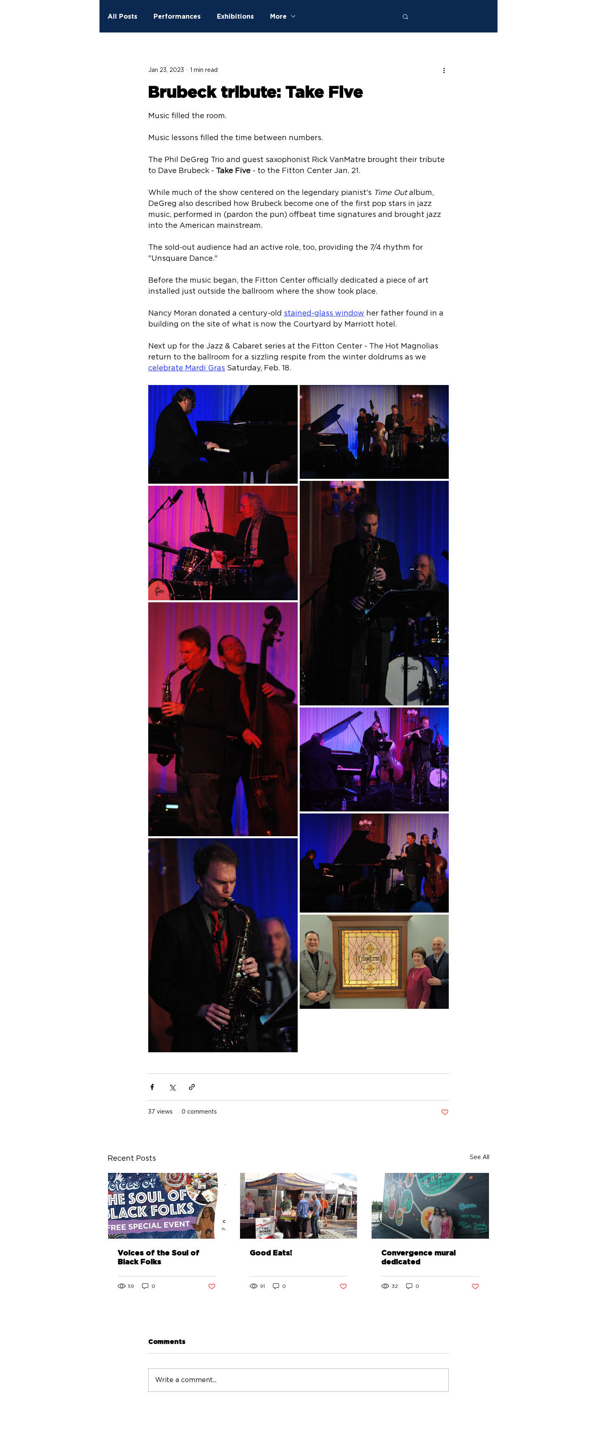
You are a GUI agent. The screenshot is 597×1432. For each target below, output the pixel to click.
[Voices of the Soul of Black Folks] (166, 1206)
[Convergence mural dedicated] (430, 1206)
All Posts (122, 16)
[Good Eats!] (298, 1206)
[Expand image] (223, 434)
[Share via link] (192, 1087)
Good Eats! (271, 1253)
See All (479, 1157)
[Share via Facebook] (152, 1087)
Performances (177, 16)
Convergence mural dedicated (418, 1258)
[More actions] (444, 70)
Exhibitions (235, 16)
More (278, 16)
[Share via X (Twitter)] (172, 1087)
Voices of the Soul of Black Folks (158, 1258)
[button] (405, 16)
